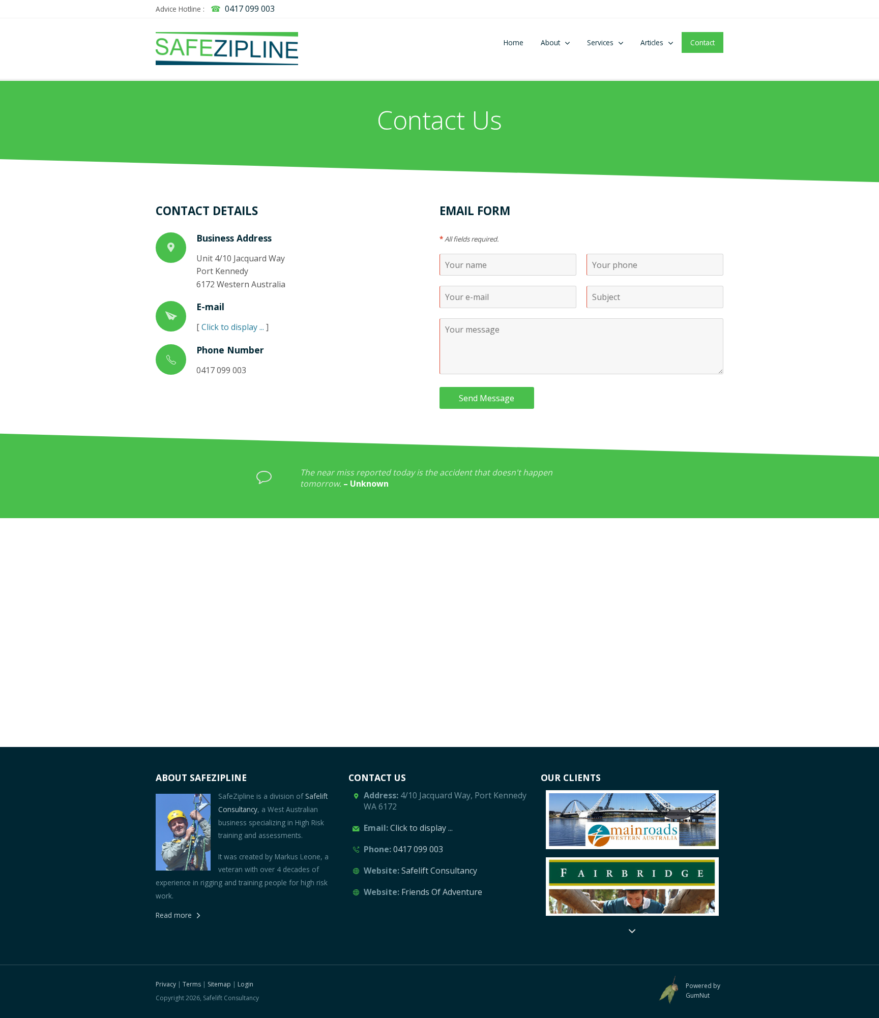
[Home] (227, 48)
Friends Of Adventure (441, 891)
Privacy (166, 984)
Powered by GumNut (703, 990)
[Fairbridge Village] (632, 886)
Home (513, 42)
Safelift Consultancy (439, 870)
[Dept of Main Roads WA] (632, 819)
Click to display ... (232, 327)
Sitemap (219, 984)
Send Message (486, 398)
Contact (702, 42)
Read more (174, 915)
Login (245, 984)
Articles (651, 42)
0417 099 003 (250, 8)
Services (600, 42)
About (550, 42)
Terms (192, 984)
